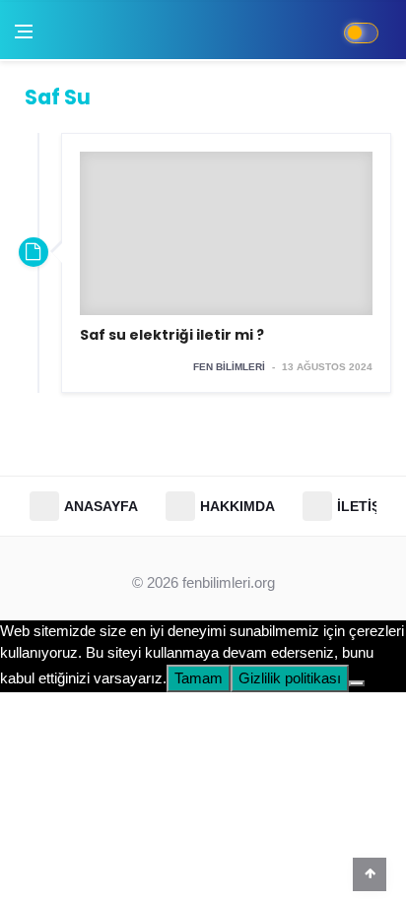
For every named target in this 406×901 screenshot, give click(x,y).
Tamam (198, 678)
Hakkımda (237, 506)
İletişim (366, 506)
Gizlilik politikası (289, 678)
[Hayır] (357, 683)
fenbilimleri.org (228, 582)
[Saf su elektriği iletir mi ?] (226, 263)
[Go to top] (369, 873)
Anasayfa (101, 506)
